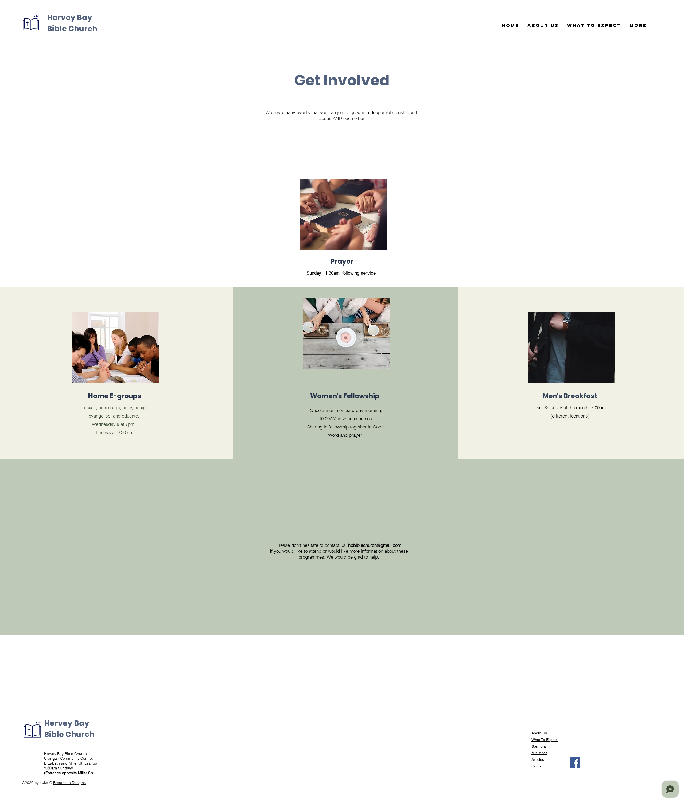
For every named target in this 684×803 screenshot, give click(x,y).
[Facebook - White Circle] (635, 718)
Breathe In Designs (69, 782)
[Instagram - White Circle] (646, 718)
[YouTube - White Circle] (656, 718)
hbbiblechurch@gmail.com (374, 545)
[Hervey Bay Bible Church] (575, 762)
